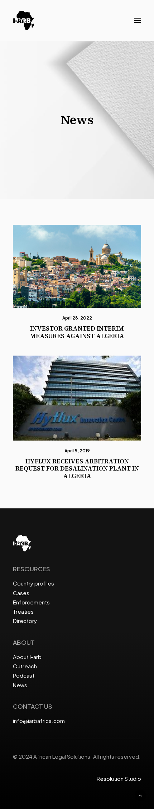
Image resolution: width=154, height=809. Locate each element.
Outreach (25, 666)
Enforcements (31, 602)
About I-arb (27, 656)
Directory (25, 620)
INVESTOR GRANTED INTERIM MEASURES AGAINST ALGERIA (77, 332)
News (20, 685)
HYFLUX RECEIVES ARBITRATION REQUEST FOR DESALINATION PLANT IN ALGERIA (77, 468)
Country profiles (33, 583)
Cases (21, 592)
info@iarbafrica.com (39, 720)
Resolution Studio (119, 778)
